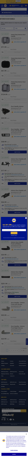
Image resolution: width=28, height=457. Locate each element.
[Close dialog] (26, 218)
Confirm (14, 454)
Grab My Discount (14, 232)
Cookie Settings (14, 450)
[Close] (26, 434)
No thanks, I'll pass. (14, 235)
